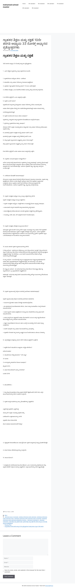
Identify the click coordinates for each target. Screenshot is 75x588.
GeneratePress (49, 585)
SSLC (6, 515)
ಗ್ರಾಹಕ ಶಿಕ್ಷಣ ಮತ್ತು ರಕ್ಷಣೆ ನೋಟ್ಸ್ (15, 521)
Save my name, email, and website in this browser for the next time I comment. (25, 571)
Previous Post (8, 525)
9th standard (35, 8)
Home (24, 3)
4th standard (31, 3)
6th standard (50, 3)
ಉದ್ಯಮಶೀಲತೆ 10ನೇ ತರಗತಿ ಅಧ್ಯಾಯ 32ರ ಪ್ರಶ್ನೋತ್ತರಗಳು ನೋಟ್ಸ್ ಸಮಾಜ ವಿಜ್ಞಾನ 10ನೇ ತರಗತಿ (24, 526)
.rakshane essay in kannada (11, 517)
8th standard (25, 8)
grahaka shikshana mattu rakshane (27, 517)
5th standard (41, 3)
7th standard (60, 3)
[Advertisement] (37, 22)
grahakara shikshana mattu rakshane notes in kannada (27, 518)
